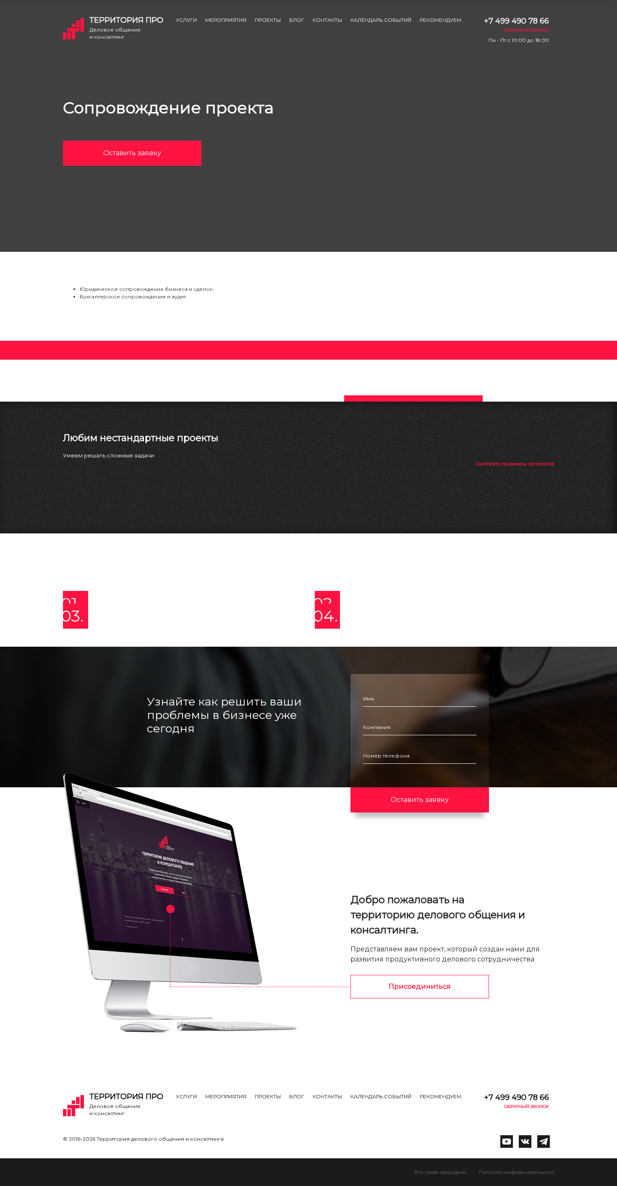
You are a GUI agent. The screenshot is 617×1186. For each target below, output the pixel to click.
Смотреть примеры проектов (514, 463)
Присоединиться (420, 986)
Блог (296, 20)
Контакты (327, 20)
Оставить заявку (132, 153)
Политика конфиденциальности (516, 1172)
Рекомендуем (440, 20)
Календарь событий (380, 20)
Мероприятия (225, 20)
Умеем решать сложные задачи (108, 455)
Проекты (268, 20)
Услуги (186, 20)
